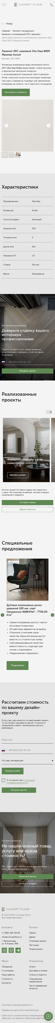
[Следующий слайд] (48, 125)
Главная (6, 31)
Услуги (32, 967)
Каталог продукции (23, 31)
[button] (16, 92)
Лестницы (34, 945)
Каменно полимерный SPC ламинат (21, 34)
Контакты (6, 983)
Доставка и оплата (38, 971)
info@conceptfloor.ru (12, 937)
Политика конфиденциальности (17, 1005)
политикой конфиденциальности (21, 781)
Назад (9, 23)
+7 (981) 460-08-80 (11, 933)
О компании (8, 971)
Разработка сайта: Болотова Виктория (20, 1010)
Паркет (32, 933)
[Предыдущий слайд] (6, 125)
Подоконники (36, 949)
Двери (32, 937)
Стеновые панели (37, 941)
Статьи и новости (37, 975)
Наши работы (8, 975)
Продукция (7, 967)
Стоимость (7, 979)
